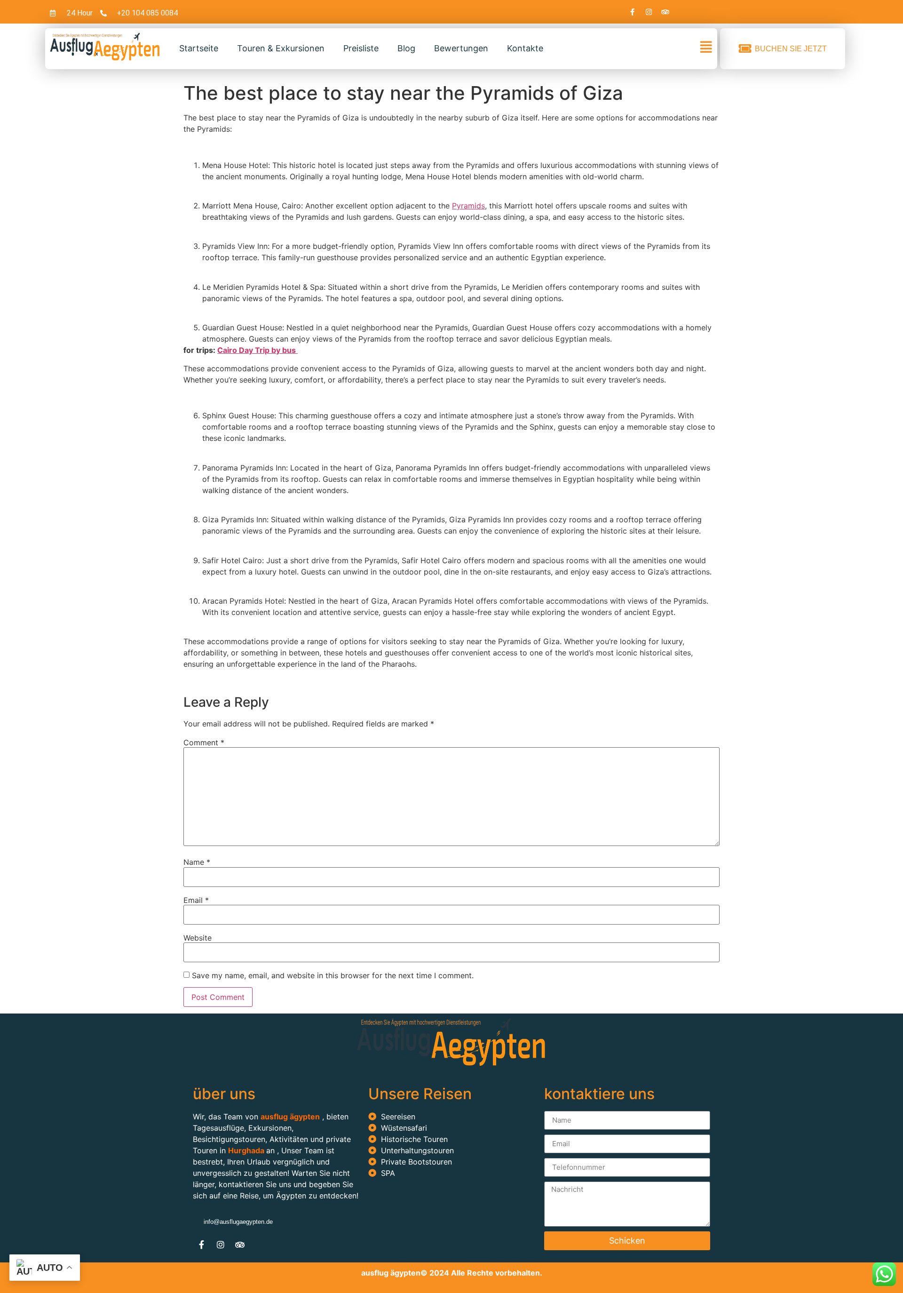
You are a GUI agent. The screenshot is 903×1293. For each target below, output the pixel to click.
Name (196, 862)
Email (196, 900)
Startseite (198, 48)
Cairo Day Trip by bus (257, 350)
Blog (406, 48)
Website (197, 938)
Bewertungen (461, 48)
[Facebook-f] (633, 12)
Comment (203, 742)
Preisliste (361, 48)
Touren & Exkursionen (281, 48)
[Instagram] (649, 12)
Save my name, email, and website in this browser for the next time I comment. (333, 975)
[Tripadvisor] (665, 12)
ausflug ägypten (390, 1272)
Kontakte (525, 48)
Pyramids (468, 205)
